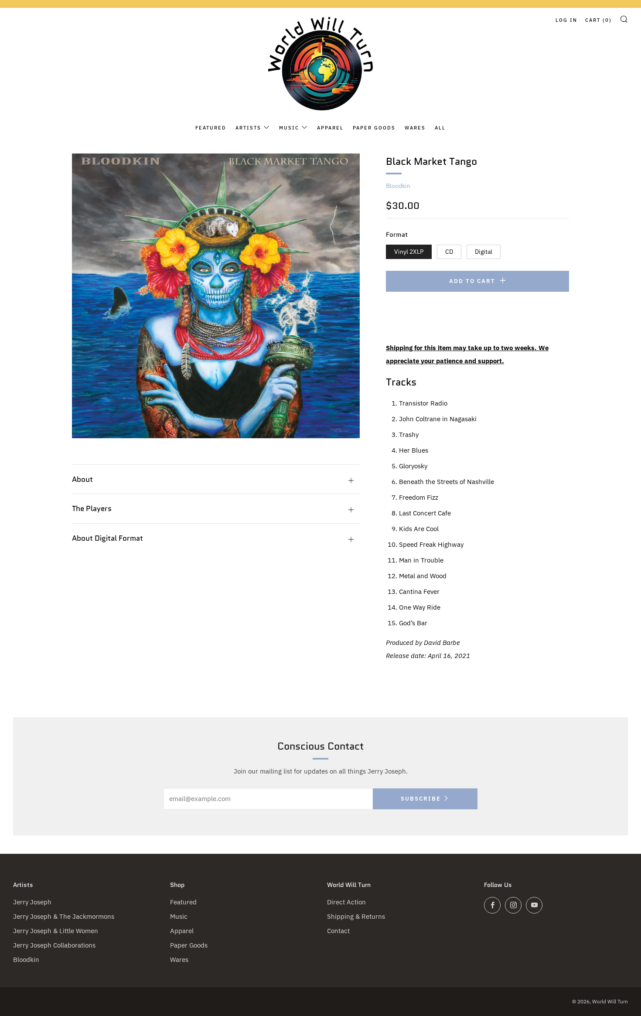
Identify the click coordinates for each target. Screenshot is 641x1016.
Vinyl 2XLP (408, 252)
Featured (210, 128)
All (440, 128)
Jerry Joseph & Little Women (55, 931)
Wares (415, 128)
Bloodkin (398, 186)
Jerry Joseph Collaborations (54, 945)
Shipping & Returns (356, 916)
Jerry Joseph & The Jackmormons (63, 916)
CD (449, 252)
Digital (483, 252)
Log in (566, 20)
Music (289, 128)
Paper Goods (374, 128)
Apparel (330, 128)
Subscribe (421, 798)
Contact (338, 931)
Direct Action (346, 902)
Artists (248, 128)
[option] (216, 295)
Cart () (598, 20)
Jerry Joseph (32, 902)
